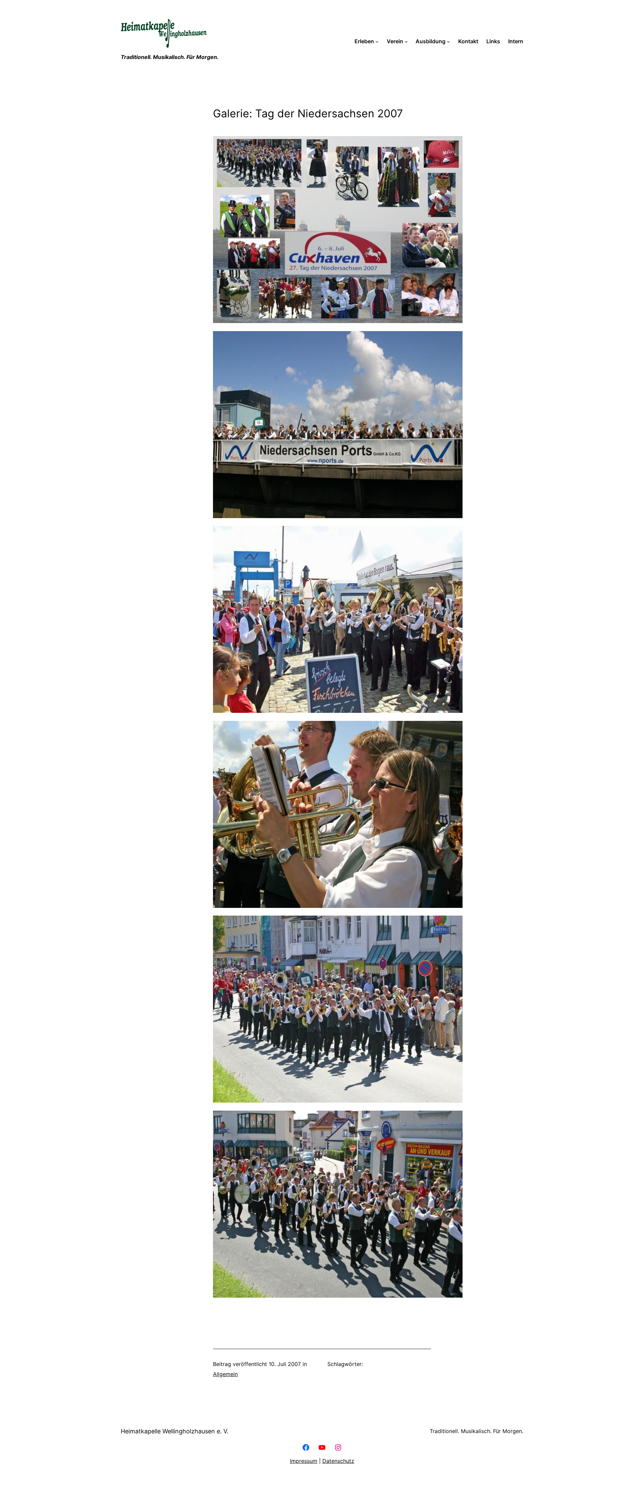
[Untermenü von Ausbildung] (448, 41)
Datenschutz (338, 1461)
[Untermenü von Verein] (406, 41)
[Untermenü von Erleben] (377, 41)
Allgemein (225, 1374)
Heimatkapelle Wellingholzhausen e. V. (174, 1431)
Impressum (303, 1461)
